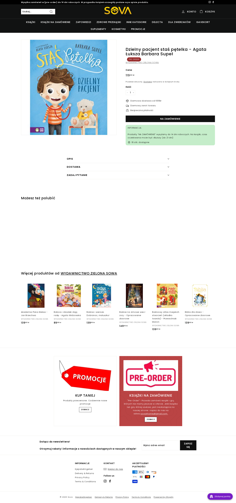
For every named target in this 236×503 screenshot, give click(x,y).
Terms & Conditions (85, 481)
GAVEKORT (203, 22)
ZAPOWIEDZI (83, 22)
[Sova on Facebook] (110, 481)
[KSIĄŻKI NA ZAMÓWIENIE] (150, 375)
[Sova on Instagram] (105, 481)
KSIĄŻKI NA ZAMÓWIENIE (55, 22)
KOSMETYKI (119, 29)
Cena (129, 70)
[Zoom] (68, 87)
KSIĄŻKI (30, 22)
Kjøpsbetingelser (84, 469)
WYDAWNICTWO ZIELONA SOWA (142, 62)
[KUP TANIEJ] (85, 375)
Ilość (128, 86)
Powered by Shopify (163, 497)
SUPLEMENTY (98, 29)
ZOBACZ (85, 409)
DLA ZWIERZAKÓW (179, 22)
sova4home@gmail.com (154, 413)
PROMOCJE (138, 29)
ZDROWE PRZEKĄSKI (109, 22)
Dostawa (148, 82)
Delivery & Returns (84, 473)
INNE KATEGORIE (136, 22)
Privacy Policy (82, 477)
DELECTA (157, 22)
